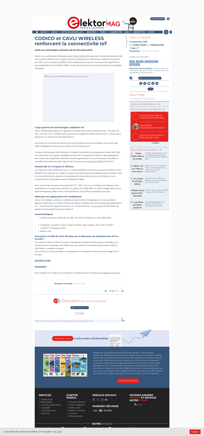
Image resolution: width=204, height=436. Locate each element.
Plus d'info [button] (57, 432)
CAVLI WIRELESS (81, 56)
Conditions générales (51, 405)
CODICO (64, 59)
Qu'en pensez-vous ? (80, 308)
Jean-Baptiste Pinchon (109, 273)
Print (150, 89)
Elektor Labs (74, 408)
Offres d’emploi (76, 416)
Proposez (73, 413)
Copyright (45, 408)
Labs (127, 32)
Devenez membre (157, 19)
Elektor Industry (151, 62)
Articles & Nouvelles (71, 32)
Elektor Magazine (77, 405)
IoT (133, 62)
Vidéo (102, 32)
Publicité (45, 413)
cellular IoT (134, 65)
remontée (98, 206)
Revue (54, 32)
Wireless (140, 62)
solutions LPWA (94, 161)
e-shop (150, 32)
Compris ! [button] (195, 432)
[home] (37, 32)
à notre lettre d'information (81, 338)
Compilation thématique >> (143, 99)
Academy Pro (116, 32)
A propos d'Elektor (77, 402)
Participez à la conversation (150, 78)
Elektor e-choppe (77, 410)
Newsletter (139, 32)
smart (57, 206)
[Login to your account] (168, 18)
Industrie (91, 32)
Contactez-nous (48, 410)
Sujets (43, 32)
